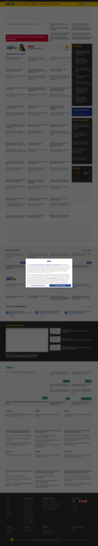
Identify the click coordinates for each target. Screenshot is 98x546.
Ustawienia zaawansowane (38, 285)
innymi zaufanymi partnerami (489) (52, 264)
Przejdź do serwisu (60, 285)
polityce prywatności (52, 278)
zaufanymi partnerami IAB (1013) (37, 264)
